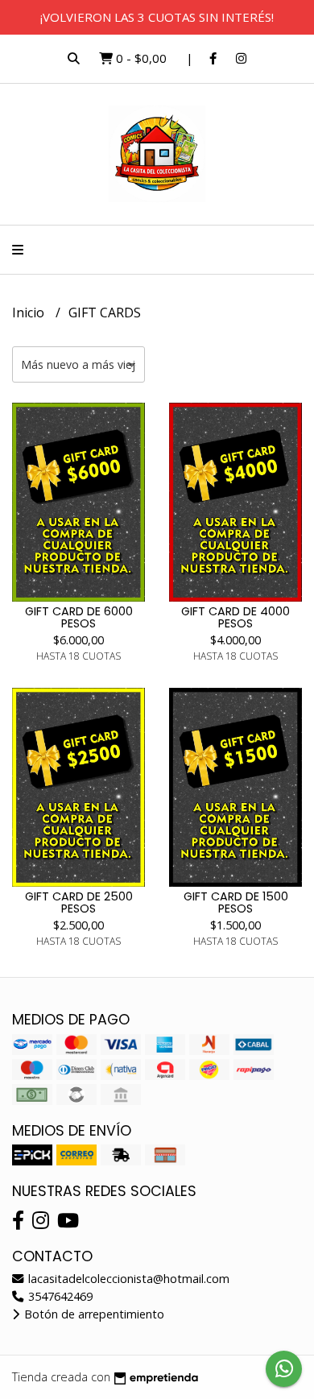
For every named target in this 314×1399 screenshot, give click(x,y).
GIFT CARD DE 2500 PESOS (79, 902)
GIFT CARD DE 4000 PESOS (235, 617)
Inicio (30, 312)
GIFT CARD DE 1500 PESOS (236, 902)
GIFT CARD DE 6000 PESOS (79, 617)
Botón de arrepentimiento (92, 1314)
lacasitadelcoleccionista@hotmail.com (127, 1278)
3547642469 (59, 1296)
